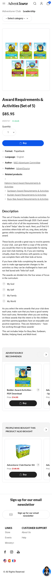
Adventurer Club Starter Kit (21, 465)
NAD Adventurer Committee (27, 162)
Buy (25, 143)
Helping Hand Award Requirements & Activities (22, 185)
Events (8, 537)
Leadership (29, 11)
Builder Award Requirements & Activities (26, 195)
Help (24, 537)
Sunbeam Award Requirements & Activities (28, 191)
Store (7, 532)
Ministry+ (9, 543)
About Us (26, 532)
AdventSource (23, 168)
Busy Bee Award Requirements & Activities (27, 199)
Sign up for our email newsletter (28, 514)
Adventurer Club (11, 11)
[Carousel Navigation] (25, 354)
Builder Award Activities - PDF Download (19, 392)
